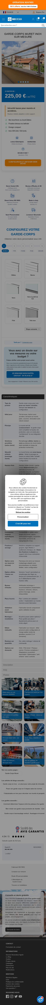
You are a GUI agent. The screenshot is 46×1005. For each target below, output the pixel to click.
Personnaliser (23, 517)
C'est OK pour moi (23, 524)
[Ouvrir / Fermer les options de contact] (40, 999)
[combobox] (21, 25)
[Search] (43, 25)
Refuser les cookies (23, 512)
